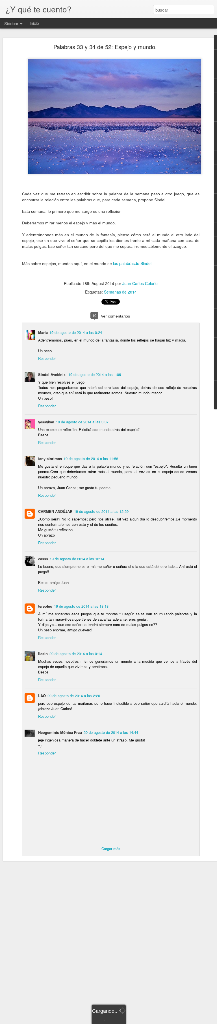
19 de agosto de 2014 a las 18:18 (81, 606)
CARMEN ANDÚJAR (55, 511)
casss (43, 558)
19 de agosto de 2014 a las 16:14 (77, 558)
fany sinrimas (50, 458)
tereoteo (45, 606)
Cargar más (110, 848)
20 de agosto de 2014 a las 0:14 (75, 653)
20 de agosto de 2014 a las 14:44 (111, 732)
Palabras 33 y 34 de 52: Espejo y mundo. (105, 47)
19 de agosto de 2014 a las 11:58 (91, 458)
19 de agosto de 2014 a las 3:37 (82, 422)
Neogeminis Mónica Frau (60, 732)
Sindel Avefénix (52, 374)
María (43, 332)
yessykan (46, 422)
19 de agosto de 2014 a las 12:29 (101, 511)
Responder (47, 358)
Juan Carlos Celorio (140, 283)
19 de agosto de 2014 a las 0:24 (75, 332)
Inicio (34, 23)
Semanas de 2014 (120, 292)
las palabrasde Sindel (131, 263)
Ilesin (43, 653)
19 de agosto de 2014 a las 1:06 (94, 374)
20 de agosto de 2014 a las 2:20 (73, 695)
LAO (42, 695)
